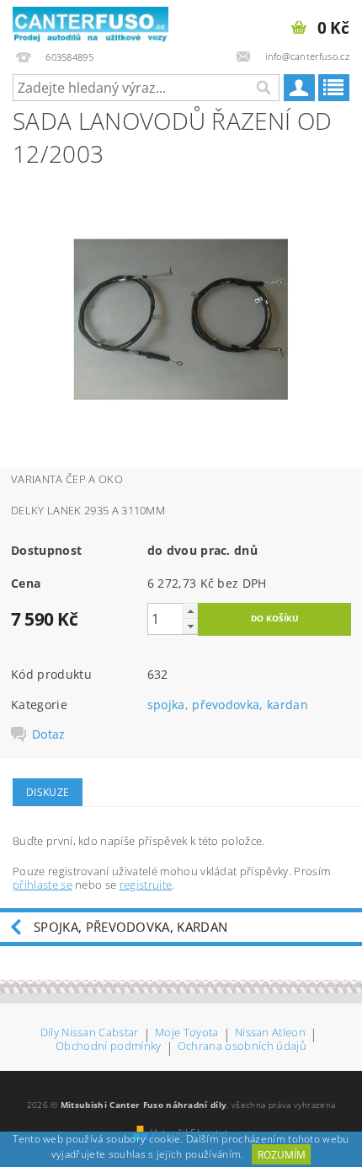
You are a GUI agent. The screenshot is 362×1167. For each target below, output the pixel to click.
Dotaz (49, 734)
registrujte (146, 884)
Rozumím (282, 1155)
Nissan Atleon (270, 1033)
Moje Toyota (187, 1033)
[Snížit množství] (190, 626)
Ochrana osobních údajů (242, 1047)
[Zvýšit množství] (190, 611)
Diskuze (47, 792)
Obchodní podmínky (108, 1047)
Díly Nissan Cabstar (89, 1033)
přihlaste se (42, 884)
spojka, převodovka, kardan (227, 704)
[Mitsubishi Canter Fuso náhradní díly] (90, 22)
